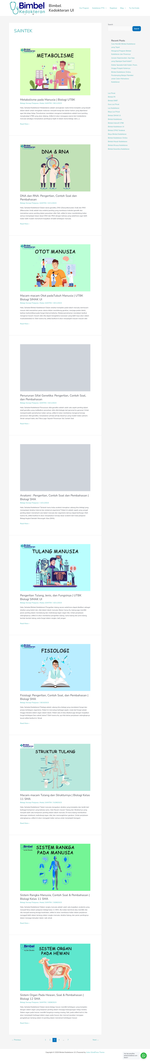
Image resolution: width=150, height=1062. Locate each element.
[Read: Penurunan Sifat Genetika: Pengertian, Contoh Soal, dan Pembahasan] (55, 367)
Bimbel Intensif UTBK (116, 123)
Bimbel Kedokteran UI (61, 8)
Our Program (84, 8)
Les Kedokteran (113, 108)
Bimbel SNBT (113, 100)
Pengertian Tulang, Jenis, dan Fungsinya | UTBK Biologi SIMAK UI (50, 597)
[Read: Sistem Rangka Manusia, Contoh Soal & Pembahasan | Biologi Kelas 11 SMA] (55, 867)
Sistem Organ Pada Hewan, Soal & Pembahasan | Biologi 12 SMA (52, 997)
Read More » (24, 124)
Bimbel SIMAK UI (114, 115)
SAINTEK (48, 103)
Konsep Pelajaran (32, 103)
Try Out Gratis (134, 8)
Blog (122, 8)
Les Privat (111, 93)
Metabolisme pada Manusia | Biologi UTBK (47, 100)
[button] (105, 8)
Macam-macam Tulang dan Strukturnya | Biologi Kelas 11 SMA (55, 797)
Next (96, 1040)
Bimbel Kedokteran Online (117, 138)
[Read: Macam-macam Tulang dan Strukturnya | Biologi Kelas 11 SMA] (55, 767)
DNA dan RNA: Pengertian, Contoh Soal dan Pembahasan (48, 198)
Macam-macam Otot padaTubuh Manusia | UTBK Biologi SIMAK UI (51, 297)
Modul (42, 103)
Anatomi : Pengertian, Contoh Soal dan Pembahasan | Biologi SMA (54, 497)
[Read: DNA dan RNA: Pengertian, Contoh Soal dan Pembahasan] (55, 168)
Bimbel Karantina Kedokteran (118, 149)
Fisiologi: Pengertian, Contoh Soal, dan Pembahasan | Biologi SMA (54, 697)
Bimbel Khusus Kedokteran (118, 145)
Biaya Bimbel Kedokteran (117, 134)
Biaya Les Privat (114, 112)
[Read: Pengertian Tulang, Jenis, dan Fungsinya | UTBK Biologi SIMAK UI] (55, 567)
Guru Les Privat (113, 104)
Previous (16, 1040)
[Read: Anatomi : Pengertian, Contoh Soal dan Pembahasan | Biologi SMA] (55, 467)
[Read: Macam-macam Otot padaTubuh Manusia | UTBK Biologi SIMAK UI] (55, 268)
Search (110, 24)
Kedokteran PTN (98, 8)
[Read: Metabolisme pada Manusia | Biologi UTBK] (55, 71)
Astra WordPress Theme (95, 1052)
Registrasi (113, 8)
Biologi (22, 103)
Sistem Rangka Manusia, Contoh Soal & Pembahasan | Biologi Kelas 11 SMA (55, 897)
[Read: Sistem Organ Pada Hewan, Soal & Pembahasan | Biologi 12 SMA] (55, 967)
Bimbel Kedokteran (115, 119)
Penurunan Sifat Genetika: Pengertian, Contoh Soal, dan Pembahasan (53, 397)
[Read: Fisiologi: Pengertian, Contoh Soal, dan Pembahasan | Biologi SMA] (55, 667)
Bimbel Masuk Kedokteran (117, 141)
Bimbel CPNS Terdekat (116, 130)
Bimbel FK (111, 97)
